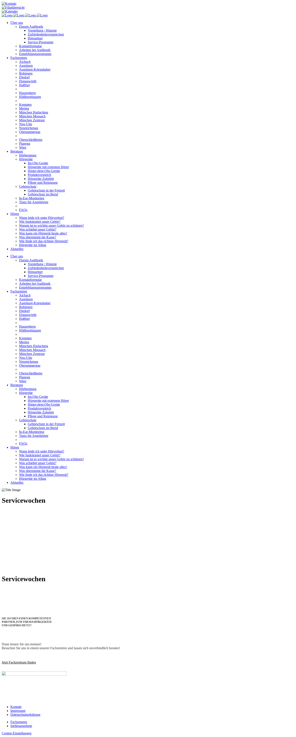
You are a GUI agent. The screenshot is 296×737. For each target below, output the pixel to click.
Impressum (17, 711)
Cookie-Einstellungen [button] (16, 733)
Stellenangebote (21, 726)
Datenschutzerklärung (25, 714)
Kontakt (15, 707)
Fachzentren (18, 722)
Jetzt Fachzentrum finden (19, 662)
